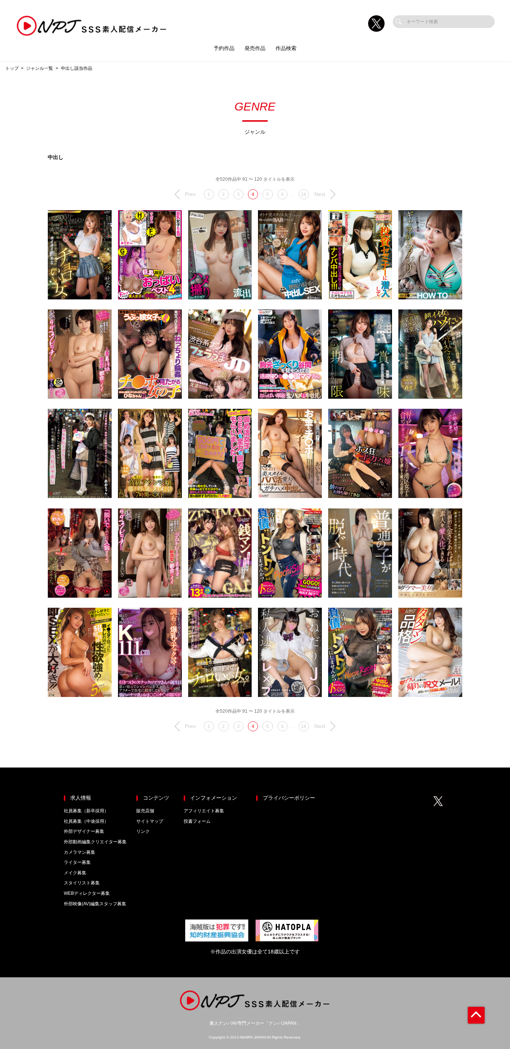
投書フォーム (197, 821)
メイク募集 (75, 872)
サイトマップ (149, 821)
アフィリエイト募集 (204, 810)
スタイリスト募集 (82, 882)
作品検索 (286, 48)
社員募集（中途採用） (86, 821)
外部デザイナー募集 (84, 831)
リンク (143, 831)
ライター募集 (77, 862)
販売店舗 (145, 810)
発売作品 (255, 48)
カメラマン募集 (79, 852)
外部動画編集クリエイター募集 (95, 841)
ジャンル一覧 (39, 68)
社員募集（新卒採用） (86, 810)
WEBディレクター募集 (87, 893)
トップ (12, 68)
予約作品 (224, 48)
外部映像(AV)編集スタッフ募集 (95, 903)
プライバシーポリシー (289, 798)
